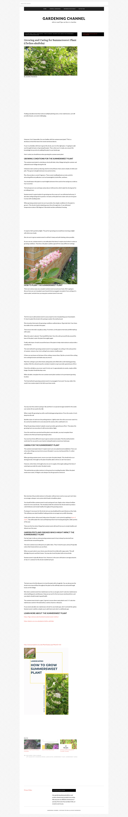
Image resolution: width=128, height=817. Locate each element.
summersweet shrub (71, 756)
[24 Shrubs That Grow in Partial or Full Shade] (32, 744)
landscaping (49, 756)
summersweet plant (59, 756)
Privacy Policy (28, 790)
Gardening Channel (64, 18)
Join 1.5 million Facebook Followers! (90, 34)
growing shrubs (40, 756)
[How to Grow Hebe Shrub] (50, 744)
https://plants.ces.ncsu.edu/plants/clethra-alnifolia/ (39, 621)
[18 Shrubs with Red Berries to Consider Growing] (68, 744)
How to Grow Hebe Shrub (48, 749)
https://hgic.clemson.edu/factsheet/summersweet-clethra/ (41, 617)
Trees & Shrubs (37, 755)
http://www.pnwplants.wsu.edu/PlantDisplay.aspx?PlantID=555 (42, 644)
